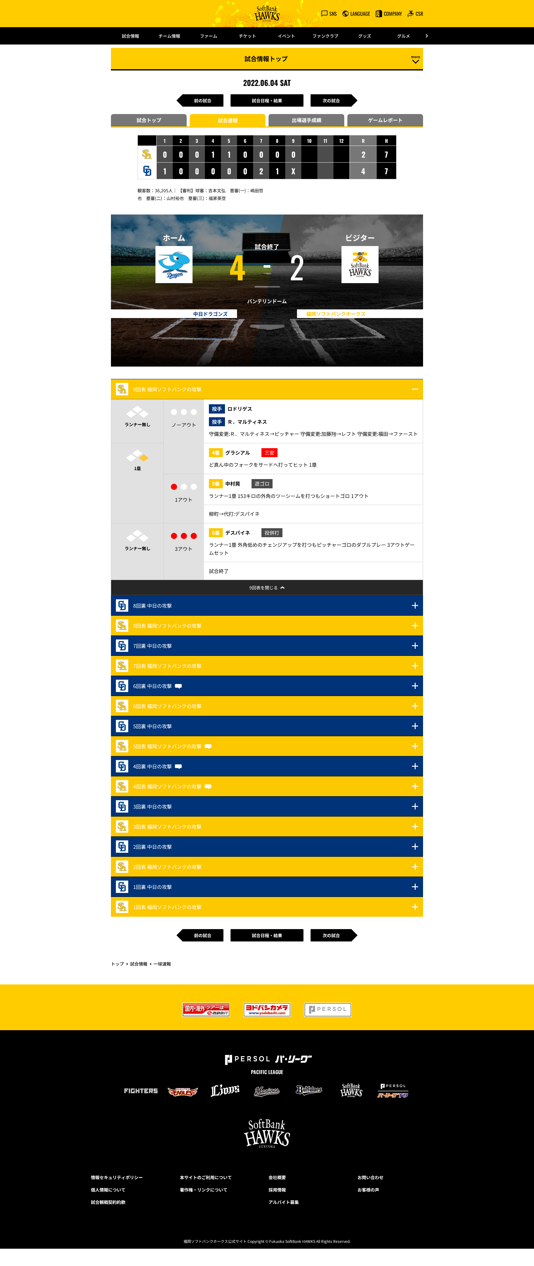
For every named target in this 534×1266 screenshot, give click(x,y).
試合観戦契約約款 (108, 1202)
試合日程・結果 (267, 100)
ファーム (208, 36)
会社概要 (277, 1177)
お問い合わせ (371, 1177)
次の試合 (331, 100)
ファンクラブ (325, 36)
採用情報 (277, 1190)
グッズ (364, 36)
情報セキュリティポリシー (117, 1177)
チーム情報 (169, 36)
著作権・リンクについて (203, 1190)
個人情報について (108, 1190)
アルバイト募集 (284, 1202)
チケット (247, 36)
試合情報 (130, 36)
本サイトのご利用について (206, 1177)
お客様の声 (368, 1190)
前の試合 (202, 100)
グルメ (403, 36)
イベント (286, 36)
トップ (117, 964)
